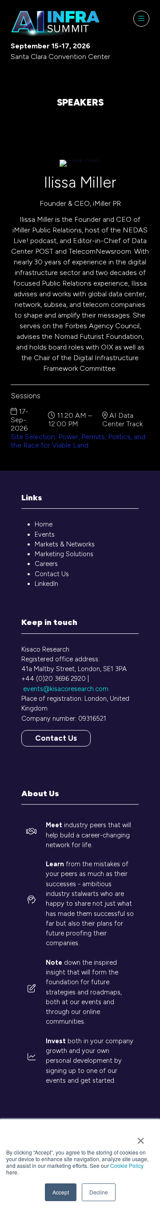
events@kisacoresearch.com (65, 689)
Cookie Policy (127, 1165)
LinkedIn (46, 584)
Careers (46, 564)
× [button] (141, 1138)
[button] (141, 19)
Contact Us (52, 574)
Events (45, 534)
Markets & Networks (65, 544)
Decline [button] (98, 1192)
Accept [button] (60, 1192)
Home (43, 524)
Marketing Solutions (64, 554)
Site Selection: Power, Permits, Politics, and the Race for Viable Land (78, 440)
